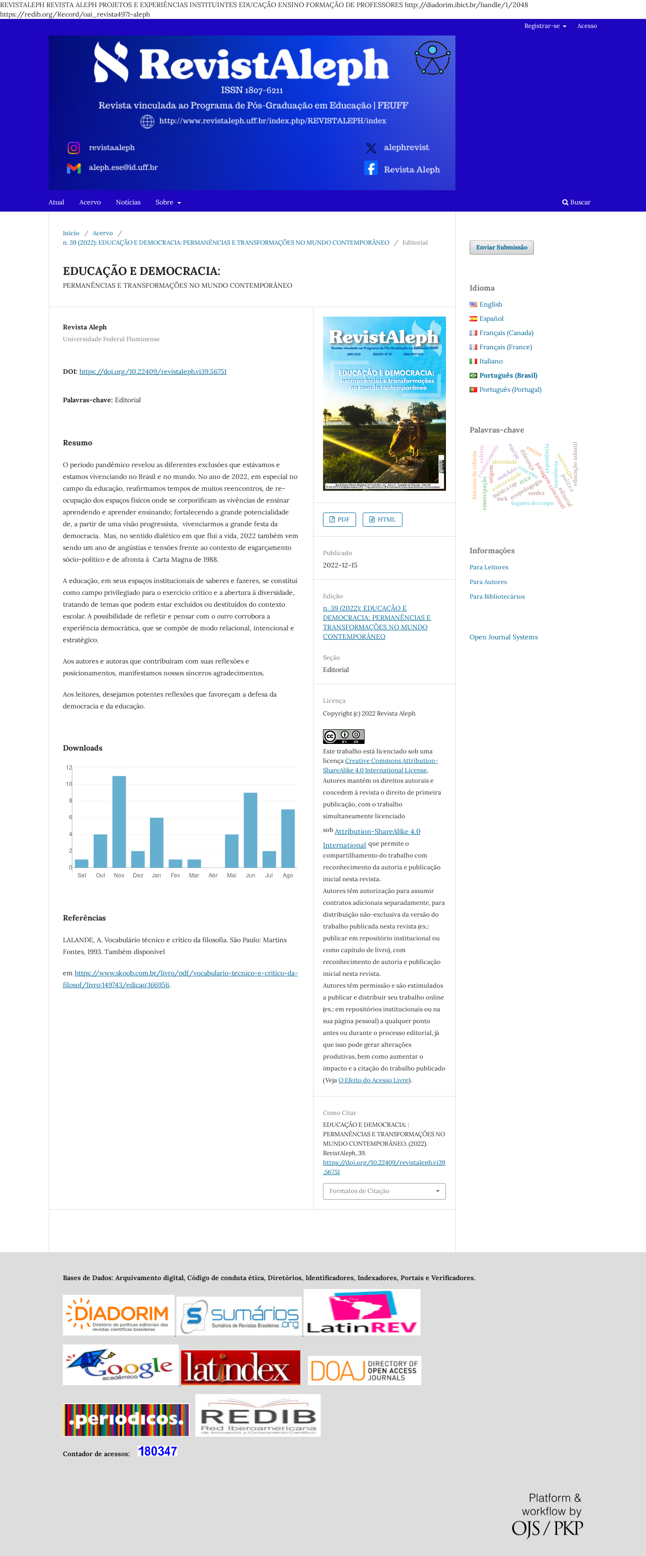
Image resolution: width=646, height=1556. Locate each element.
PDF (342, 519)
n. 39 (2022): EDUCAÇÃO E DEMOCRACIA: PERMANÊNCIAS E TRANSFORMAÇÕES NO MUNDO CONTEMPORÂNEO (226, 243)
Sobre (165, 202)
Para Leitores (489, 567)
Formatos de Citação (360, 1191)
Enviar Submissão (501, 247)
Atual (56, 202)
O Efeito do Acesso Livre (374, 1080)
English (491, 304)
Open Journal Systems (504, 637)
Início (71, 233)
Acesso (587, 26)
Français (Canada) (506, 332)
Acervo (90, 202)
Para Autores (488, 582)
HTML (386, 519)
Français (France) (506, 347)
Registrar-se (542, 26)
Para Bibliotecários (497, 596)
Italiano (491, 361)
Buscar (579, 202)
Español (492, 318)
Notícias (128, 202)
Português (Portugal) (510, 389)
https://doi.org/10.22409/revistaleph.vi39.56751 (153, 371)
